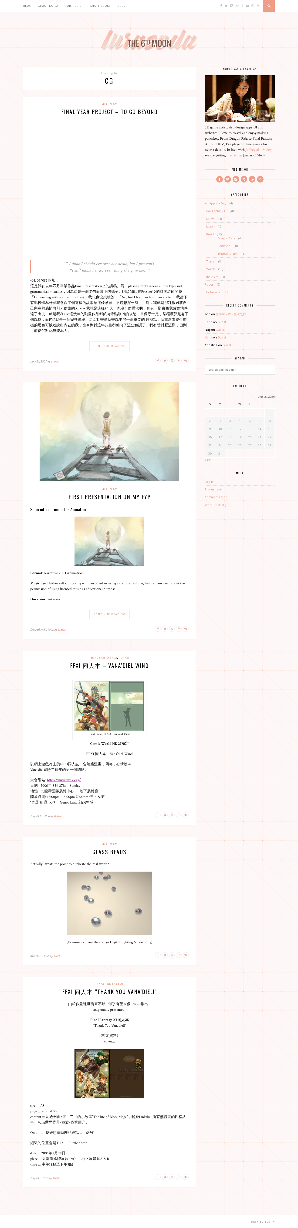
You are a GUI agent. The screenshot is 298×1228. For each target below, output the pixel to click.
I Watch (210, 269)
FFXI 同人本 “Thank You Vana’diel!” (109, 991)
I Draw (124, 657)
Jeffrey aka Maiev (258, 149)
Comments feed (216, 497)
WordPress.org (215, 505)
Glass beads (109, 851)
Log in (209, 481)
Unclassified (213, 292)
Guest (122, 5)
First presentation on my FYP (109, 496)
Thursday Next (228, 254)
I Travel (210, 261)
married (232, 155)
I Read (209, 234)
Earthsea (224, 246)
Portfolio (73, 5)
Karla (55, 361)
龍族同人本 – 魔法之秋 (231, 314)
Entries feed (213, 489)
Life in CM (110, 103)
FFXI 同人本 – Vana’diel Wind (109, 665)
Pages (209, 284)
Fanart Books (99, 5)
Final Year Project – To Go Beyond (109, 111)
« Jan (208, 460)
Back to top (261, 1221)
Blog (27, 5)
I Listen (210, 226)
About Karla (48, 5)
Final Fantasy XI (103, 657)
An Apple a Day (215, 203)
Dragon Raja (226, 238)
